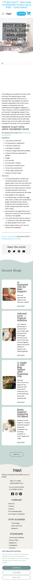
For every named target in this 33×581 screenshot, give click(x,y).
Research (14, 528)
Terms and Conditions (16, 537)
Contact (11, 506)
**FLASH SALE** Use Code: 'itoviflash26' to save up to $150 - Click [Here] (16, 5)
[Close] (31, 549)
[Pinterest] (20, 493)
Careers (11, 509)
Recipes (4, 239)
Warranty (12, 548)
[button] (21, 14)
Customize (16, 573)
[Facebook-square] (12, 493)
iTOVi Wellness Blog (15, 511)
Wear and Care (16, 526)
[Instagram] (16, 493)
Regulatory (13, 543)
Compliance (13, 545)
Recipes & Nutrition (14, 239)
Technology (15, 523)
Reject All (16, 577)
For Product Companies (16, 514)
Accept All (16, 568)
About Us (11, 504)
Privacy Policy (13, 540)
